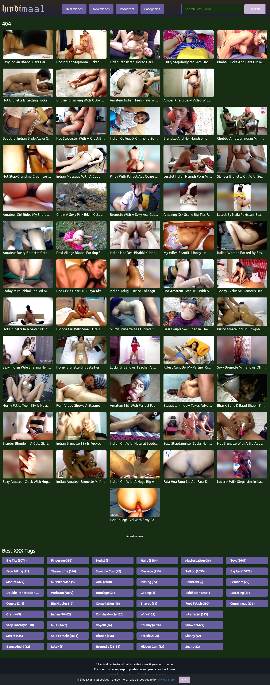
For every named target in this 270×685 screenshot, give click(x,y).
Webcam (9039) (62, 592)
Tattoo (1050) (195, 571)
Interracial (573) (196, 614)
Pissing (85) (149, 582)
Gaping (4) (148, 592)
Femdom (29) (239, 582)
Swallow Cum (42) (108, 571)
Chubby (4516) (151, 625)
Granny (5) (13, 614)
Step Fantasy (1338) (20, 625)
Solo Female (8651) (64, 636)
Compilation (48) (108, 603)
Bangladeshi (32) (18, 646)
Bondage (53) (105, 592)
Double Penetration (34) (23, 592)
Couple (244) (15, 603)
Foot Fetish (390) (197, 603)
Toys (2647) (238, 560)
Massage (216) (151, 571)
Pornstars (127, 9)
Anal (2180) (104, 582)
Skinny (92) (193, 636)
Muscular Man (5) (63, 582)
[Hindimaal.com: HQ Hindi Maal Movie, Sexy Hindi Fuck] (23, 9)
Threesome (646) (63, 571)
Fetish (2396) (150, 636)
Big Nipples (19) (62, 603)
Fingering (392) (61, 560)
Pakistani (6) (194, 582)
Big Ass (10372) (241, 571)
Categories (152, 9)
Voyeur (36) (104, 625)
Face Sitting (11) (17, 571)
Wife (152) (148, 614)
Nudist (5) (102, 560)
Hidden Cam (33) (152, 646)
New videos (101, 9)
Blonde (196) (105, 636)
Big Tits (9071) (16, 560)
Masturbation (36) (198, 560)
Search (255, 9)
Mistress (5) (14, 636)
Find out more (166, 679)
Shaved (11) (149, 603)
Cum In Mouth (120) (109, 614)
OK (184, 679)
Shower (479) (194, 625)
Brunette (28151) (108, 646)
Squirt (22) (192, 646)
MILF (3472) (59, 625)
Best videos (74, 9)
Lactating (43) (240, 592)
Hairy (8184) (149, 560)
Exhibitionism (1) (197, 592)
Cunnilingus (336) (242, 603)
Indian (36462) (61, 614)
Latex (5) (57, 646)
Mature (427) (15, 582)
